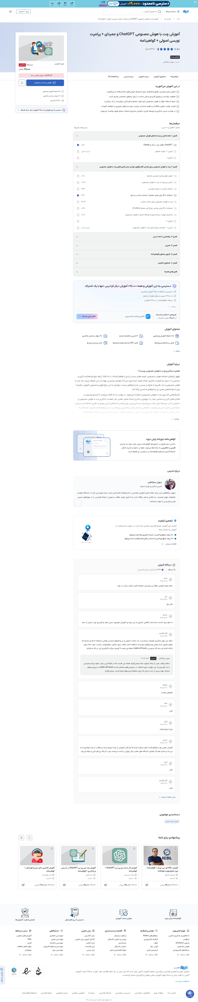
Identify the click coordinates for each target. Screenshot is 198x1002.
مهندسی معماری (56, 935)
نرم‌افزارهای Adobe (150, 935)
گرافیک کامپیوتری (151, 939)
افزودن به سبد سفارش (43, 82)
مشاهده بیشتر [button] (183, 981)
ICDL (30, 939)
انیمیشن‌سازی (152, 950)
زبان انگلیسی (89, 935)
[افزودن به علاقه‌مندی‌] (22, 83)
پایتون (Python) (182, 943)
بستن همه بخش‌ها (80, 128)
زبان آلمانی (90, 943)
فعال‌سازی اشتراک (88, 316)
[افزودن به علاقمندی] (175, 848)
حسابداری (122, 943)
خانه (178, 19)
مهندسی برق (58, 950)
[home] (186, 11)
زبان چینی (91, 950)
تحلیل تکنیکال (120, 946)
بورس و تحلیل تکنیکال (117, 939)
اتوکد (156, 943)
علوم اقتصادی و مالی (118, 950)
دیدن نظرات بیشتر (168, 797)
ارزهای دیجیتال (120, 935)
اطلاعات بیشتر (171, 544)
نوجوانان (28, 950)
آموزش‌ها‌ (167, 19)
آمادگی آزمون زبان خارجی (85, 939)
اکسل (29, 943)
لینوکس (186, 939)
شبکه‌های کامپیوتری (181, 950)
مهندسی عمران (57, 939)
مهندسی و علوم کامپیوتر (53, 946)
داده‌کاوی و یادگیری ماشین (179, 935)
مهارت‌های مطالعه (24, 946)
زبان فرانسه (90, 946)
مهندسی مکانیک (56, 943)
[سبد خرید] (10, 11)
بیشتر (174, 307)
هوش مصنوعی (183, 946)
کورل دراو (154, 946)
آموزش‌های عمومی (24, 935)
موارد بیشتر (184, 954)
